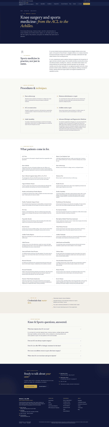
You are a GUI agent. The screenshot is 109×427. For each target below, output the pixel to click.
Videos (79, 405)
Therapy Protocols (66, 403)
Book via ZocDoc (30, 386)
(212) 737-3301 (63, 381)
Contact (74, 3)
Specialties (43, 3)
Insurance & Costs (66, 407)
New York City (23, 407)
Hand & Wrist (50, 400)
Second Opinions (64, 3)
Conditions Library (66, 402)
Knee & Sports (33, 10)
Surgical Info (56, 3)
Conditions (49, 3)
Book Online (86, 3)
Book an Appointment (67, 400)
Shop (70, 3)
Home (21, 10)
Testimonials (80, 407)
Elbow (49, 402)
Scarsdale (22, 410)
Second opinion (42, 386)
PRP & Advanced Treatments (53, 407)
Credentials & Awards (82, 402)
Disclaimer (28, 422)
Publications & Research (82, 404)
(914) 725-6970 (30, 413)
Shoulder (50, 404)
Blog (79, 409)
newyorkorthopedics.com (25, 416)
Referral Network (66, 411)
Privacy (24, 422)
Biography (80, 400)
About (37, 3)
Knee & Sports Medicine (53, 405)
